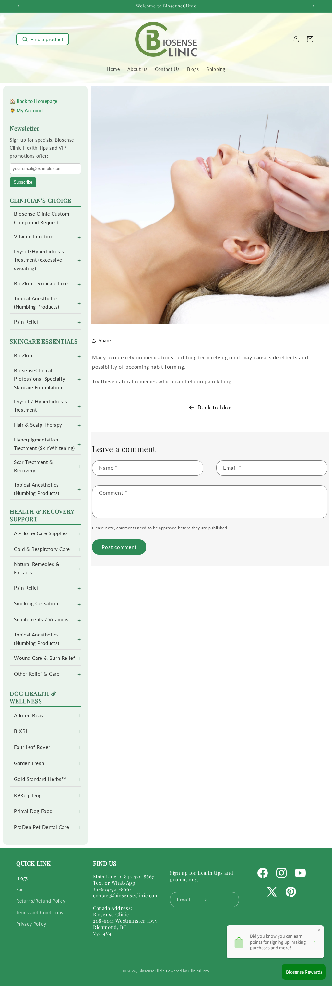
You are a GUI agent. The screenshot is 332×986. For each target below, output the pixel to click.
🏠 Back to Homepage (33, 101)
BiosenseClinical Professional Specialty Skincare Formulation (39, 379)
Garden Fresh (29, 763)
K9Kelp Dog (28, 795)
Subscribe (23, 182)
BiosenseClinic (151, 971)
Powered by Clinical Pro (187, 971)
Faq (20, 889)
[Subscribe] (204, 899)
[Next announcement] (313, 6)
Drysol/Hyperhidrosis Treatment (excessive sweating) (39, 260)
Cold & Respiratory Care (42, 549)
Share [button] (105, 340)
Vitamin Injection (33, 236)
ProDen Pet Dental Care (41, 827)
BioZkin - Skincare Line (41, 283)
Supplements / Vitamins (41, 619)
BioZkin (23, 355)
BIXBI (20, 731)
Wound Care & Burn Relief (44, 658)
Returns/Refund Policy (40, 901)
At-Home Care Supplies (41, 533)
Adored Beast (29, 715)
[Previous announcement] (18, 6)
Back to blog (214, 407)
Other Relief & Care (36, 674)
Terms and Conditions (39, 912)
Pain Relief (26, 322)
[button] (42, 39)
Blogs (22, 878)
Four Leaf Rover (32, 747)
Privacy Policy (31, 924)
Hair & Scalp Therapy (38, 425)
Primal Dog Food (33, 811)
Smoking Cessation (36, 603)
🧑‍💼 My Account (26, 110)
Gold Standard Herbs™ (40, 779)
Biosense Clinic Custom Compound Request (41, 218)
